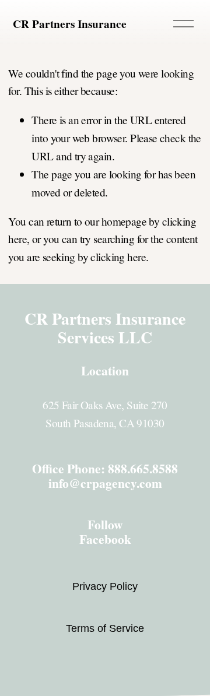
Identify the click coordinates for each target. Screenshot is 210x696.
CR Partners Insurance (70, 23)
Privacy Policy (105, 586)
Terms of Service (105, 628)
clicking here (118, 256)
